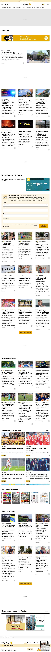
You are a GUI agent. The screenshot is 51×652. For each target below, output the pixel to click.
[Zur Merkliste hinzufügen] (23, 63)
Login (48, 4)
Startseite (3, 7)
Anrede (4, 202)
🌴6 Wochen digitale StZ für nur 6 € (26, 1)
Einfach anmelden (43, 226)
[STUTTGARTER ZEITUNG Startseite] (25, 4)
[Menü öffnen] (2, 4)
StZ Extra (42, 7)
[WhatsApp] (25, 642)
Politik (24, 7)
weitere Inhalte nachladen (25, 332)
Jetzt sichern (30, 649)
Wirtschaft (29, 7)
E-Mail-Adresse (6, 218)
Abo (43, 4)
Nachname (5, 213)
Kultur (37, 7)
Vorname (5, 208)
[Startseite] (3, 637)
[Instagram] (23, 642)
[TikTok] (28, 642)
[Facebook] (30, 642)
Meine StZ (9, 7)
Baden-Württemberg (17, 7)
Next (46, 622)
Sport (33, 7)
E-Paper (6, 4)
